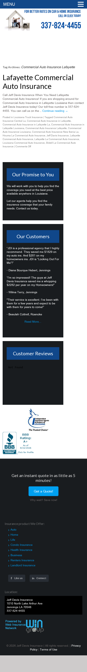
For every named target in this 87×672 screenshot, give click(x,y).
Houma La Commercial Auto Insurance (24, 135)
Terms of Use (48, 649)
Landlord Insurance (23, 565)
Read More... (32, 321)
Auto (13, 529)
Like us (18, 578)
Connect (41, 578)
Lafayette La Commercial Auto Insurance (56, 139)
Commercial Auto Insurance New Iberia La (55, 131)
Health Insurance (21, 549)
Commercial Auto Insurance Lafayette (46, 128)
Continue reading (55, 110)
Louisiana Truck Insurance (28, 117)
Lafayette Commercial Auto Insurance (38, 81)
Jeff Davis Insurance (58, 135)
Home (14, 534)
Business (16, 555)
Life (13, 539)
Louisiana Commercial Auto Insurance (24, 142)
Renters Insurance (22, 560)
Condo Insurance (22, 544)
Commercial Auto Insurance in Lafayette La (26, 124)
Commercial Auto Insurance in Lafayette (49, 121)
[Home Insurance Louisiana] (43, 19)
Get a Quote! (43, 491)
